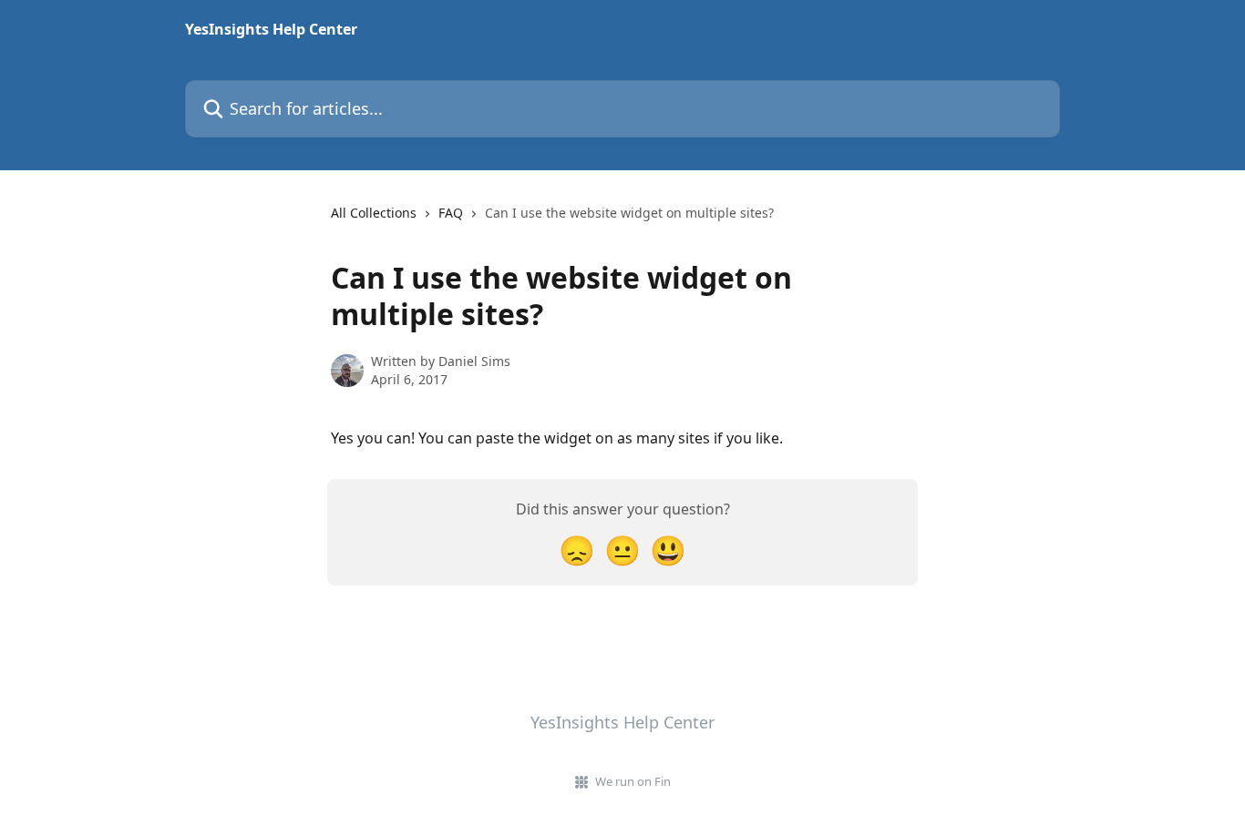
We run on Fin (633, 781)
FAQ (450, 212)
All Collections (374, 212)
